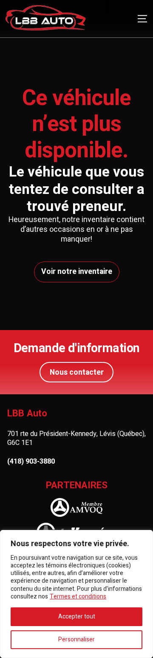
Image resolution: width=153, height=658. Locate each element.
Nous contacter (77, 372)
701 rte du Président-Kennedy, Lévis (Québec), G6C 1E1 (76, 438)
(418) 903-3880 (31, 461)
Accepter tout (76, 616)
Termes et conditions (78, 596)
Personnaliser (76, 639)
